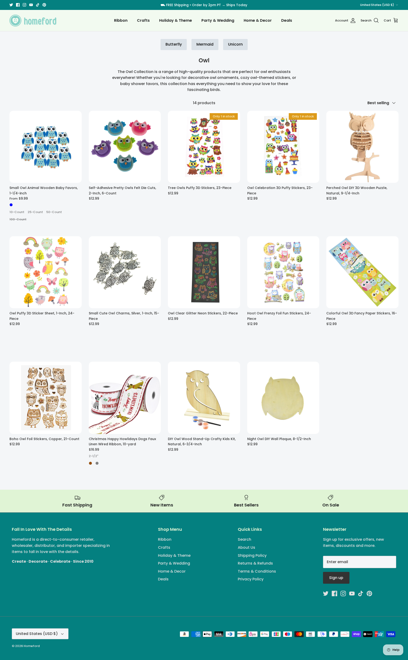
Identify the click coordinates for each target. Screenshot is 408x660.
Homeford (32, 646)
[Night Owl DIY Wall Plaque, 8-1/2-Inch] (283, 398)
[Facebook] (18, 5)
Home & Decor (258, 20)
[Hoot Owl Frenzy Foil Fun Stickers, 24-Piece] (283, 272)
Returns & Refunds (255, 563)
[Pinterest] (44, 5)
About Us (246, 547)
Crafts (143, 20)
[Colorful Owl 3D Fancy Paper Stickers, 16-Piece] (362, 272)
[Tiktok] (37, 5)
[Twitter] (11, 5)
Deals (286, 20)
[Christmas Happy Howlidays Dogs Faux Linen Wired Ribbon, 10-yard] (125, 398)
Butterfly (174, 44)
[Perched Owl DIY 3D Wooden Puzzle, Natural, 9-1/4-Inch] (362, 147)
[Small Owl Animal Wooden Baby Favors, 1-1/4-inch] (45, 147)
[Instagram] (24, 5)
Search (244, 539)
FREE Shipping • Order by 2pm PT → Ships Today (206, 5)
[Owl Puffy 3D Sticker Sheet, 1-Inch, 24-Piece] (45, 272)
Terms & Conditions (257, 571)
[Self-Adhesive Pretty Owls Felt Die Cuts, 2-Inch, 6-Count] (125, 147)
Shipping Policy (252, 555)
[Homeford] (33, 20)
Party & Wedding (217, 20)
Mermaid (204, 44)
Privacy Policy (251, 579)
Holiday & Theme (175, 20)
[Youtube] (31, 5)
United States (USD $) (377, 5)
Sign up (336, 577)
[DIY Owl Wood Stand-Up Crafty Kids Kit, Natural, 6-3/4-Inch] (204, 398)
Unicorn (235, 44)
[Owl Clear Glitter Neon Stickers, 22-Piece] (204, 272)
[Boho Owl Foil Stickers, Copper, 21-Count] (45, 398)
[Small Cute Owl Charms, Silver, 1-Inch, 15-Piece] (125, 272)
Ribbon (121, 20)
